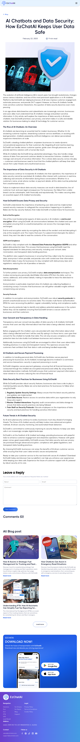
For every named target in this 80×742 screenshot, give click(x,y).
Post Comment (10, 509)
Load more (40, 624)
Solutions (6, 707)
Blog (6, 14)
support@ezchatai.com (11, 735)
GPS (4, 716)
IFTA (4, 714)
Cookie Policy (28, 711)
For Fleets (18, 709)
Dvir (4, 709)
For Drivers (18, 707)
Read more (7, 576)
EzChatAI (16, 697)
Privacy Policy (28, 707)
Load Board (7, 719)
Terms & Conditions (30, 709)
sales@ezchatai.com (10, 733)
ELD (4, 711)
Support (17, 714)
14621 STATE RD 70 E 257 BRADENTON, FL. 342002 (20, 725)
